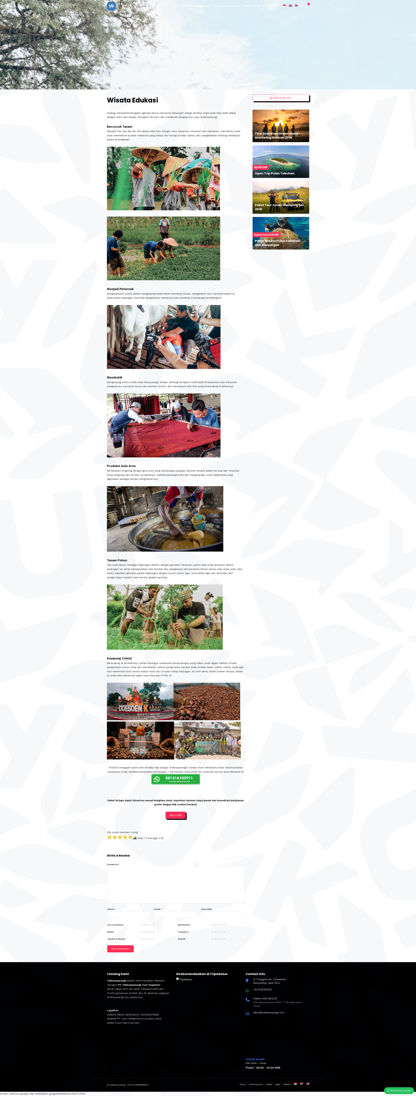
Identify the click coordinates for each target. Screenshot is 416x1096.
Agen (277, 1084)
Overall (182, 938)
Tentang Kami (271, 6)
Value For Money (116, 938)
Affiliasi (287, 1084)
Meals (110, 932)
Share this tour (283, 97)
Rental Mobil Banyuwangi (227, 6)
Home (176, 6)
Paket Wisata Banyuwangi (196, 6)
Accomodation (115, 924)
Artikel (257, 6)
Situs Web (206, 909)
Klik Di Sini (175, 815)
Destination (184, 924)
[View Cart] (306, 5)
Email (158, 909)
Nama (111, 909)
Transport (183, 932)
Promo (247, 6)
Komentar (113, 864)
